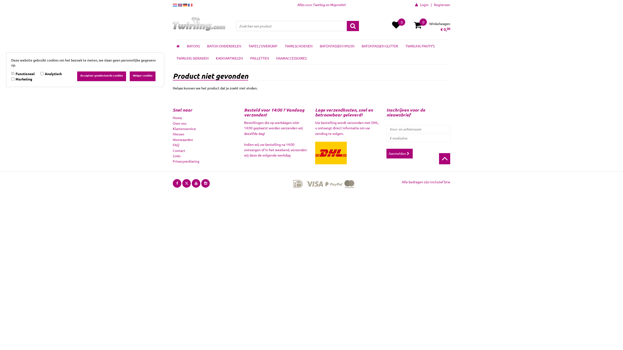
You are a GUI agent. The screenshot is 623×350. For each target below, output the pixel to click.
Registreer (442, 4)
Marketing (24, 79)
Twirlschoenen (298, 46)
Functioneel (25, 73)
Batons (193, 46)
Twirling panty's (420, 46)
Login (423, 4)
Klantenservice (184, 128)
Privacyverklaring (186, 161)
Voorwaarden (183, 139)
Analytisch (53, 73)
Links (177, 156)
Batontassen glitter (380, 46)
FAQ (176, 145)
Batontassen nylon (337, 46)
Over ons (179, 123)
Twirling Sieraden (192, 58)
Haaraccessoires (291, 58)
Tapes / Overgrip (262, 46)
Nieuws (178, 134)
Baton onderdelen (224, 46)
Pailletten (259, 58)
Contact (179, 150)
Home (177, 117)
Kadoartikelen (229, 58)
